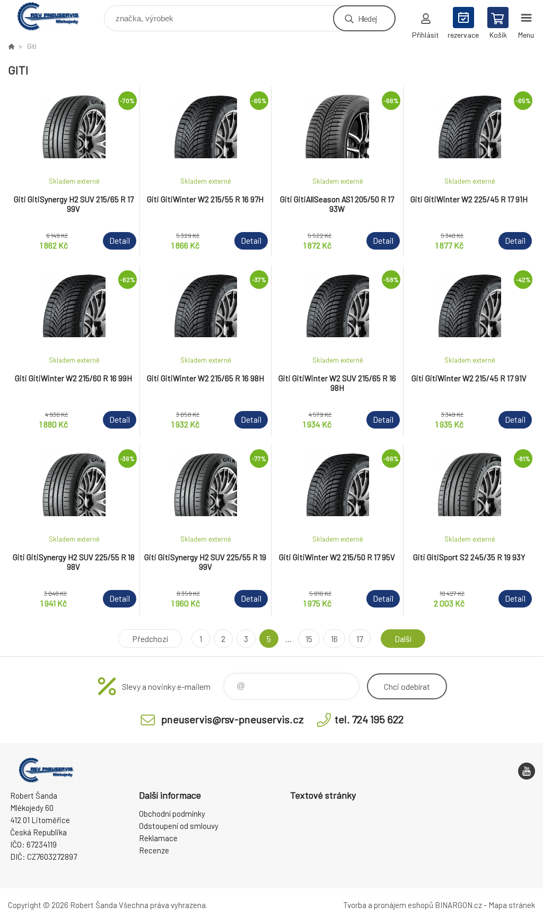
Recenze (154, 850)
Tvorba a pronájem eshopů (388, 905)
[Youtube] (526, 771)
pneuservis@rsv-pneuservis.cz (232, 719)
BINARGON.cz (458, 905)
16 (334, 639)
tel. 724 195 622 (369, 719)
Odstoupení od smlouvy (178, 826)
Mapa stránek (511, 905)
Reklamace (158, 838)
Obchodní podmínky (172, 813)
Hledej (367, 18)
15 (308, 639)
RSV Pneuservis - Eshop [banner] (55, 15)
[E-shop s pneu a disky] (11, 46)
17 (359, 639)
